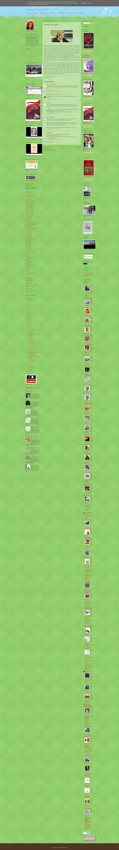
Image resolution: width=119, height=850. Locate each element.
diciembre (30, 329)
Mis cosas (49, 77)
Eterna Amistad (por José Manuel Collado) (91, 438)
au (26, 197)
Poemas (27, 254)
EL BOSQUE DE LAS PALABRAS (89, 717)
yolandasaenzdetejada (89, 575)
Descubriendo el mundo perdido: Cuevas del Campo (33, 353)
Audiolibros (28, 199)
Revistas (27, 269)
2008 (28, 327)
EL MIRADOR (87, 307)
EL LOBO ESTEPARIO (87, 746)
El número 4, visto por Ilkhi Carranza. (91, 790)
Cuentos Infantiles (29, 212)
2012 (28, 320)
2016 (28, 312)
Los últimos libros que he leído (91, 687)
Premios (27, 259)
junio (29, 371)
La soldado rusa (29, 435)
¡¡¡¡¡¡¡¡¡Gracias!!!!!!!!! (35, 393)
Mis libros (27, 244)
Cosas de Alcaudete (29, 202)
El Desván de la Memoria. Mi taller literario (32, 286)
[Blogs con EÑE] (89, 840)
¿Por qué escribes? (34, 439)
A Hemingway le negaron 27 (88, 454)
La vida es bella (87, 718)
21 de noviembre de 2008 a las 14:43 (53, 99)
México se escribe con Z (91, 739)
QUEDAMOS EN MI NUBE (88, 485)
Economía (27, 221)
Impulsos (86, 722)
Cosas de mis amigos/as (30, 205)
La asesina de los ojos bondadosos (31, 227)
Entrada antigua (77, 147)
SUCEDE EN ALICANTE (91, 447)
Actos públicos (28, 194)
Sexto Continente (88, 505)
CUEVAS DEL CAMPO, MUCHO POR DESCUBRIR (88, 608)
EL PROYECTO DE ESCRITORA (88, 376)
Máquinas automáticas (31, 348)
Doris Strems (87, 765)
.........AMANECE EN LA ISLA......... (88, 648)
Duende (27, 219)
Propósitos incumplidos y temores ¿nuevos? (35, 457)
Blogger (65, 847)
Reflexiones (28, 264)
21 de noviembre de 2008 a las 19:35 (53, 113)
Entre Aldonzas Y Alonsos (88, 435)
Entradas (86, 255)
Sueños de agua (30, 339)
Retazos (29, 363)
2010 (28, 323)
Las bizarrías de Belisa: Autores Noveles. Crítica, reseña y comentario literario (89, 706)
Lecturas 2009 (28, 231)
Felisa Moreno (49, 117)
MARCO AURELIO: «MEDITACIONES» (91, 359)
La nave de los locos (88, 528)
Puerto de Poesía (88, 472)
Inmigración (28, 226)
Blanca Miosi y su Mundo (88, 366)
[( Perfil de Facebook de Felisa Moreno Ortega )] (88, 275)
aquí (30, 187)
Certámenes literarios (29, 200)
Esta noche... (33, 401)
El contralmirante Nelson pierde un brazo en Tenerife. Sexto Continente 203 (89, 508)
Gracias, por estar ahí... (35, 418)
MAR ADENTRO (88, 496)
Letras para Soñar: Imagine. (88, 736)
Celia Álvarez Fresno (50, 84)
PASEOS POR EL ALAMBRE (88, 825)
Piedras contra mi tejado (88, 602)
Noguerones (28, 248)
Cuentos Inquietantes (29, 214)
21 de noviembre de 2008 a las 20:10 (53, 128)
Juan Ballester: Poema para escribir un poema (88, 571)
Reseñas (27, 268)
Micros (27, 241)
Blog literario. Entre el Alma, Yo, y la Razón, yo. (89, 403)
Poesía (27, 256)
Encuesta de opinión (31, 341)
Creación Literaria (29, 209)
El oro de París (87, 722)
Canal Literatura (28, 288)
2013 (28, 318)
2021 (28, 302)
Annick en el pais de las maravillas (88, 727)
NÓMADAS (87, 549)
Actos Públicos (70, 13)
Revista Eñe (28, 282)
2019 (28, 306)
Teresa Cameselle (88, 385)
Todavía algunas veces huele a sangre (33, 346)
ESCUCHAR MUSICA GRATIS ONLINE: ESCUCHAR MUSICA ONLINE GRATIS (88, 820)
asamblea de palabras (89, 285)
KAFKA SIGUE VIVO (91, 309)
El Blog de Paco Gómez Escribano (89, 672)
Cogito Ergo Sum (88, 316)
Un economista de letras (88, 828)
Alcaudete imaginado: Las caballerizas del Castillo (35, 427)
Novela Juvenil (28, 249)
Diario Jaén (61, 13)
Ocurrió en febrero (88, 444)
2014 (28, 316)
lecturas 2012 (28, 236)
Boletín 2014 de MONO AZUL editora (89, 538)
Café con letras (87, 520)
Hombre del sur (91, 628)
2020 (28, 304)
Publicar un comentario (49, 142)
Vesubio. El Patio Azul (91, 466)
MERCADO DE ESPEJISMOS (88, 326)
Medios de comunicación (30, 239)
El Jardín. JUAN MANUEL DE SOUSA (33, 335)
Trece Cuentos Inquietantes (87, 786)
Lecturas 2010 (28, 232)
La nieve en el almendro (30, 229)
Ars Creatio (28, 291)
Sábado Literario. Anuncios (34, 448)
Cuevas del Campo (29, 216)
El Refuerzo (91, 810)
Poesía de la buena (29, 258)
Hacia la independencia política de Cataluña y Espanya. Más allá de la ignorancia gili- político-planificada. (89, 750)
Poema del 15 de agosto (89, 604)
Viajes (27, 274)
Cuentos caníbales (29, 211)
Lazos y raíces (87, 424)
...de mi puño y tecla (88, 665)
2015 (28, 314)
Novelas (27, 253)
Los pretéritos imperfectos (87, 797)
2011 (28, 321)
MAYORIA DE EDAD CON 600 (91, 338)
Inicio (63, 147)
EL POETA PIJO (88, 644)
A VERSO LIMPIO (88, 569)
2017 (28, 310)
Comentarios (87, 257)
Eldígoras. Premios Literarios (31, 290)
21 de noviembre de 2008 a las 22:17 (53, 139)
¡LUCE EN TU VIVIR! (91, 407)
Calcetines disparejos (31, 355)
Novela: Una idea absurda (30, 251)
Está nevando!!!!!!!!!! (31, 332)
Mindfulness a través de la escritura (91, 379)
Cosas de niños (80, 13)
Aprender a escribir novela (88, 658)
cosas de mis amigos (29, 204)
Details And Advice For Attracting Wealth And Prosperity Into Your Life (89, 667)
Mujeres (27, 246)
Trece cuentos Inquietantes (30, 273)
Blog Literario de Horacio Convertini (88, 808)
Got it (89, 3)
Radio (27, 263)
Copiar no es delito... (91, 779)
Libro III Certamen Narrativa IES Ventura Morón (33, 343)
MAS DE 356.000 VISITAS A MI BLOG (91, 302)
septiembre (30, 367)
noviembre (30, 331)
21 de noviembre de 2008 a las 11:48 (53, 91)
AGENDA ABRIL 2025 (91, 388)
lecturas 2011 (28, 234)
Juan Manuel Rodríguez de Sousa (53, 94)
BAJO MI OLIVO (88, 774)
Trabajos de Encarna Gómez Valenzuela (88, 298)
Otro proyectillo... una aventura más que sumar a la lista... (89, 660)
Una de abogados (31, 359)
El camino (29, 337)
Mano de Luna (87, 464)
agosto (29, 369)
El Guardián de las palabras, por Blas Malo (91, 458)
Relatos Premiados (29, 266)
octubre (29, 365)
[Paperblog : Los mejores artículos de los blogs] (86, 833)
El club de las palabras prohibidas (31, 222)
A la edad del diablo (88, 335)
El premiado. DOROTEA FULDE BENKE (33, 357)
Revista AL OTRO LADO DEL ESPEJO (88, 626)
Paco (47, 103)
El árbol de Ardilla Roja (88, 414)
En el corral (91, 551)
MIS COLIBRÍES (91, 767)
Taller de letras (87, 619)
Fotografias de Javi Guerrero (88, 756)
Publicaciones (44, 13)
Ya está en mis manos (34, 464)
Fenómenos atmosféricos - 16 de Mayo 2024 (91, 418)
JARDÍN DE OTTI (91, 650)
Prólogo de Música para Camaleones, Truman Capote (89, 515)
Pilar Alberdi (87, 356)
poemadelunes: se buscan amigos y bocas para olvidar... (88, 577)
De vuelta (32, 409)
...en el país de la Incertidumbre (87, 582)
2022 (28, 301)
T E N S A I (91, 368)
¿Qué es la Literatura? (31, 350)
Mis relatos (53, 13)
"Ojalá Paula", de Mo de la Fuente (91, 639)
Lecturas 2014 (28, 237)
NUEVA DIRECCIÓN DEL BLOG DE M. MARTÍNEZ (88, 621)
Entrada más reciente (47, 147)
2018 (28, 308)
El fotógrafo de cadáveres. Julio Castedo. (91, 711)
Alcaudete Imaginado (32, 13)
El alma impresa (88, 683)
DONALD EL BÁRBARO (91, 329)
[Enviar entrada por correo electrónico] (60, 76)
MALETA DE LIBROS (89, 344)
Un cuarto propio (88, 558)
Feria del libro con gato (91, 530)
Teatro (27, 271)
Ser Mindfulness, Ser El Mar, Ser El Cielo (91, 499)
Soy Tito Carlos (87, 777)
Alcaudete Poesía (88, 692)
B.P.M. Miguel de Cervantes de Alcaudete (88, 592)
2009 (28, 325)
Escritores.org (28, 284)
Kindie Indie (87, 635)
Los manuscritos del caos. (88, 513)
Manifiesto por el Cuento (32, 361)
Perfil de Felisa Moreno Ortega (88, 272)
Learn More (84, 3)
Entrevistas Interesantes (30, 224)
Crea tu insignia (85, 276)
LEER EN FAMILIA (91, 596)
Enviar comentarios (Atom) (52, 149)
